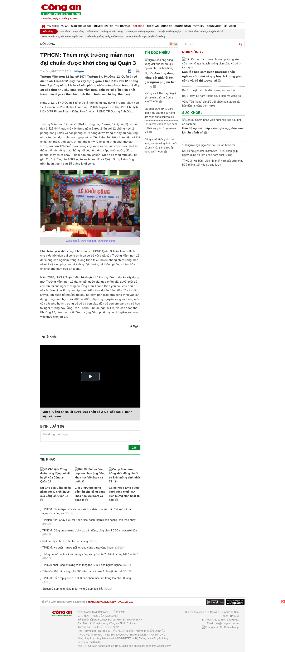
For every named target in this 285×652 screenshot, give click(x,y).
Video (232, 26)
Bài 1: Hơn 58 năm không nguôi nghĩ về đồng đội (211, 95)
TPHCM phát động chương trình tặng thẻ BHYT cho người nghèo (82, 564)
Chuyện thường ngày (169, 31)
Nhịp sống (78, 31)
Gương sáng (182, 26)
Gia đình (65, 31)
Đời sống (138, 26)
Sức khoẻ (92, 31)
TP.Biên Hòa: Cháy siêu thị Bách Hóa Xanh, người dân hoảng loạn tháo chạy (89, 519)
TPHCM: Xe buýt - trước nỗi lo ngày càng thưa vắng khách (78, 547)
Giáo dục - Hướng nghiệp (140, 31)
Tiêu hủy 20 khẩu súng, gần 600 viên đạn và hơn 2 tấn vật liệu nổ (82, 571)
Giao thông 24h (81, 26)
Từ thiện (198, 26)
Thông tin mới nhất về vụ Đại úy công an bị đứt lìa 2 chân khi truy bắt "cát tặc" (90, 554)
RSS (174, 44)
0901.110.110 (125, 601)
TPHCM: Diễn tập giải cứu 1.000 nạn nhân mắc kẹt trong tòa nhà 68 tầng (86, 578)
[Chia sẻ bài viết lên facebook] (129, 71)
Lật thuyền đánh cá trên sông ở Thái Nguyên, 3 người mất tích (161, 128)
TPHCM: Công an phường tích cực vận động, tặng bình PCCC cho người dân (89, 530)
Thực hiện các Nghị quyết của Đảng (145, 36)
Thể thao (153, 26)
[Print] (138, 71)
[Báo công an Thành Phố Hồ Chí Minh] (61, 9)
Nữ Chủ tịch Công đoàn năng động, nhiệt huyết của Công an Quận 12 (55, 491)
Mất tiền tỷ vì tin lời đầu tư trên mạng (65, 541)
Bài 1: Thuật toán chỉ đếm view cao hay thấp (209, 90)
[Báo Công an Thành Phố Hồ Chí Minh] (43, 25)
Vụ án (64, 26)
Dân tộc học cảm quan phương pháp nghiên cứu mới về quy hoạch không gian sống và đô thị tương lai (212, 76)
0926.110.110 (108, 601)
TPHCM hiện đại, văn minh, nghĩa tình (62, 36)
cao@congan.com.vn (227, 623)
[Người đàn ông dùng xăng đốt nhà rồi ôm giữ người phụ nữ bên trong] (161, 63)
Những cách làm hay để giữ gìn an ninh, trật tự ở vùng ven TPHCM (160, 97)
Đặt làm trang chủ (58, 601)
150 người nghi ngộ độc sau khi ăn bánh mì (208, 145)
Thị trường (122, 26)
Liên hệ (80, 601)
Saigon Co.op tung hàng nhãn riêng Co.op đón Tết (72, 588)
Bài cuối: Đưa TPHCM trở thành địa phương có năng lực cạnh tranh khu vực (160, 112)
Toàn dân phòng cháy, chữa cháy (104, 36)
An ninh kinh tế (103, 26)
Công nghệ (214, 26)
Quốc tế (166, 26)
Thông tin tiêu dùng (112, 31)
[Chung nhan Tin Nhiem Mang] (220, 627)
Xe (225, 26)
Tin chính (53, 26)
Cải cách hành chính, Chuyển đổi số (203, 31)
